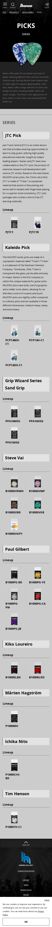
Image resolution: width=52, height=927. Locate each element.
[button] (5, 5)
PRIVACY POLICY (26, 890)
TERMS (26, 885)
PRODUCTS (14, 12)
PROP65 (26, 895)
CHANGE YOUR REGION (26, 871)
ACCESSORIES (28, 12)
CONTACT (26, 880)
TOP (4, 12)
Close (46, 900)
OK (26, 921)
